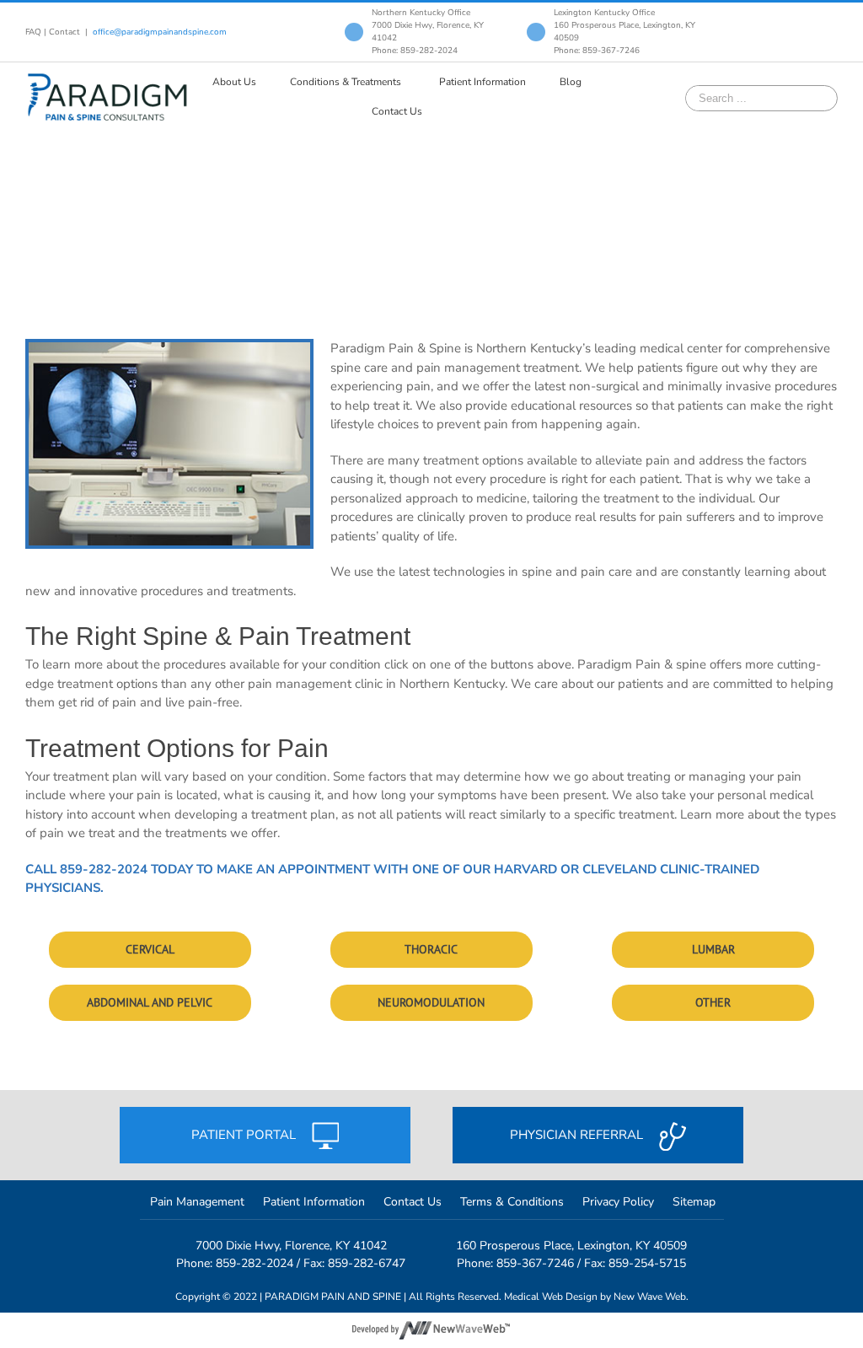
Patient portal (245, 1134)
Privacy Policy (618, 1202)
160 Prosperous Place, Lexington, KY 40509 (571, 1246)
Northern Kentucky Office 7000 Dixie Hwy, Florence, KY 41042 (428, 25)
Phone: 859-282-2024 (415, 50)
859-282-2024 (103, 869)
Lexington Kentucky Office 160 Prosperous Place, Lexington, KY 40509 (624, 25)
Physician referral (578, 1134)
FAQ (33, 32)
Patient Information (314, 1202)
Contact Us (412, 1202)
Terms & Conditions (512, 1202)
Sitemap (694, 1202)
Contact (64, 32)
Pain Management (197, 1202)
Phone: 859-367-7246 (597, 50)
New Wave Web (650, 1296)
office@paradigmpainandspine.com (160, 32)
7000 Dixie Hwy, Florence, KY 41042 (291, 1246)
